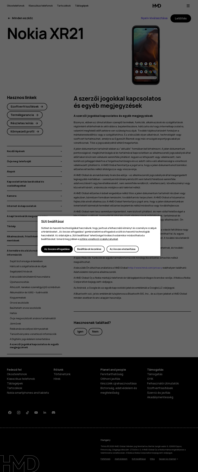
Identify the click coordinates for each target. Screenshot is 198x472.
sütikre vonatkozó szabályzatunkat (99, 239)
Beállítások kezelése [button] (89, 249)
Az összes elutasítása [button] (122, 249)
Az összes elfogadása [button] (57, 249)
